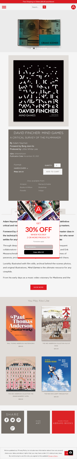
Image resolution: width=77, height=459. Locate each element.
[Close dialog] (57, 203)
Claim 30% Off (38, 252)
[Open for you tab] (70, 452)
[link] (38, 210)
